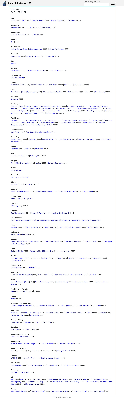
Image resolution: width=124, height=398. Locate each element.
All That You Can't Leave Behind (61, 382)
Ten (26, 258)
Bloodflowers (100, 92)
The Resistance (92, 227)
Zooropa (30, 382)
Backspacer (97, 258)
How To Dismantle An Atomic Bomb (99, 382)
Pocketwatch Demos (47, 106)
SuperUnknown (47, 344)
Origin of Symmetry (31, 227)
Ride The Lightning (17, 213)
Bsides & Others (16, 344)
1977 (23, 20)
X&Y (65, 85)
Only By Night (88, 191)
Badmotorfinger (29, 344)
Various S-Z (96, 220)
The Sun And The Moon (35, 70)
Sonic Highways (92, 111)
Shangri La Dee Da (64, 351)
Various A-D (65, 220)
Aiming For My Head (56, 49)
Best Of (13, 63)
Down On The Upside (67, 344)
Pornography (32, 92)
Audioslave (15, 28)
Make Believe (99, 391)
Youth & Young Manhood (20, 191)
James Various (16, 170)
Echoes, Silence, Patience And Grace (50, 111)
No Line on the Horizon (31, 384)
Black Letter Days (27, 123)
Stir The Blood (56, 70)
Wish (86, 92)
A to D (13, 199)
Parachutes (15, 85)
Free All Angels (56, 20)
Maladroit (77, 391)
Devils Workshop (47, 123)
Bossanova (79, 282)
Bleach (31, 241)
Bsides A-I (14, 106)
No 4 (48, 351)
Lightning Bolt (16, 260)
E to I (19, 199)
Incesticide (69, 241)
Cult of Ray (52, 120)
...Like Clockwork (83, 306)
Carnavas (14, 322)
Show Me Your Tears (68, 123)
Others (13, 306)
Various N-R (86, 220)
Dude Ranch (15, 56)
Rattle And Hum (100, 379)
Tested (36, 35)
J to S (24, 199)
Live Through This (17, 156)
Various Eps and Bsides (19, 49)
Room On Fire (29, 358)
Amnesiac (102, 313)
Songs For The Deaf (24, 306)
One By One (60, 108)
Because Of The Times (67, 191)
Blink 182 (51, 56)
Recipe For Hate (21, 35)
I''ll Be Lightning (16, 206)
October (23, 379)
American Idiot (83, 139)
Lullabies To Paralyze (46, 306)
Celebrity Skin (35, 156)
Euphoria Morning (17, 78)
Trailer (13, 20)
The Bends (49, 313)
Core (12, 351)
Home (12, 9)
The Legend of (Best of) (19, 177)
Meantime (14, 149)
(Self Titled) (15, 132)
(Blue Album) (15, 391)
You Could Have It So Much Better (39, 132)
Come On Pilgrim (17, 282)
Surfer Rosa (39, 282)
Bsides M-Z (24, 313)
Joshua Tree (77, 379)
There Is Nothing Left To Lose (33, 108)
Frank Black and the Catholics (74, 120)
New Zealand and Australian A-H (23, 220)
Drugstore (14, 99)
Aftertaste (39, 149)
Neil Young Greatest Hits (20, 234)
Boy (12, 379)
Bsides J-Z (29, 106)
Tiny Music (36, 351)
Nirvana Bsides (16, 241)
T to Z (30, 199)
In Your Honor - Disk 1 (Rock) (88, 108)
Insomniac (32, 139)
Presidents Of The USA (19, 291)
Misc (12, 35)
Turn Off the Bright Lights (20, 163)
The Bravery (15, 70)
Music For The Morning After (21, 275)
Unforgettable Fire (54, 379)
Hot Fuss (14, 184)
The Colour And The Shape (98, 106)
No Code (58, 258)
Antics (38, 163)
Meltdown (72, 20)
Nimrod (45, 139)
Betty (26, 149)
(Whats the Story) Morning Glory (42, 251)
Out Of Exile (30, 28)
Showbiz (14, 227)
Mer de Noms (16, 268)
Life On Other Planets (71, 365)
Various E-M (75, 220)
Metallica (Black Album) (60, 213)
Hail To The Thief (17, 315)
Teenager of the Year (33, 120)
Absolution (49, 227)
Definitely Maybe (17, 251)
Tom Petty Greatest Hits (19, 372)
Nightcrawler (59, 275)
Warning (63, 139)
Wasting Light (75, 111)
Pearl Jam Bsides (17, 258)
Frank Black (15, 120)
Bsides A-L (15, 313)
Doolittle (59, 282)
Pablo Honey (34, 313)
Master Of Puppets (38, 213)
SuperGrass (53, 365)
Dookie (13, 139)
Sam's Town (28, 184)
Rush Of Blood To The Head (41, 85)
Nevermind (50, 241)
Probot (13, 298)
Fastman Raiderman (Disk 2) (41, 125)
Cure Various (15, 92)
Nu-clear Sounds (38, 20)
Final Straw (15, 329)
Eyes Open (30, 329)
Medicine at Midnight (31, 113)
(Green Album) (57, 391)
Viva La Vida (78, 85)
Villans (98, 306)
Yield (70, 258)
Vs (34, 258)
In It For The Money (35, 365)
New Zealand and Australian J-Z (48, 220)
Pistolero (94, 120)
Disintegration (73, 92)
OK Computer (71, 313)
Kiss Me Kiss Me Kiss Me (52, 92)
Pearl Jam (82, 258)
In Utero (88, 241)
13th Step (31, 268)
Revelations (46, 28)
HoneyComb (87, 123)
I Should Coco (16, 365)
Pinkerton (35, 391)
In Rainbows (34, 315)
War (34, 379)
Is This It (14, 358)
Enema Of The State (33, 56)
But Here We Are (52, 113)
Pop (41, 382)
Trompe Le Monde (101, 282)
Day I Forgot (42, 275)
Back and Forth (76, 275)
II (34, 291)
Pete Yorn (92, 275)
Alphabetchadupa (35, 49)
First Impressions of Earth (49, 358)
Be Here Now (65, 251)
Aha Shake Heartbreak (44, 191)
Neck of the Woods (44, 322)
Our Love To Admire (55, 163)
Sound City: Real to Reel (19, 336)
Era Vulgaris (65, 306)
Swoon (27, 322)
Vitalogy (45, 258)
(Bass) (21, 85)
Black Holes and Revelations (70, 227)
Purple (23, 351)
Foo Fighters (71, 106)
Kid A (90, 313)
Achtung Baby (16, 382)
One (12, 42)
